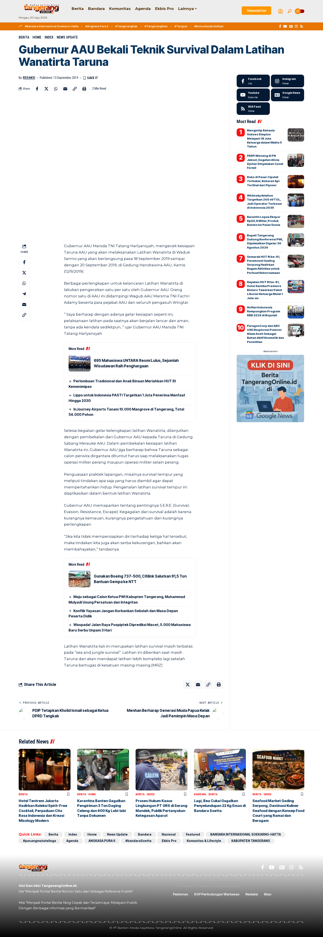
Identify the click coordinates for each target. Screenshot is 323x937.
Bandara (200, 794)
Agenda (72, 841)
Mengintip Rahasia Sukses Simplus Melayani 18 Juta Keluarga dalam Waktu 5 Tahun (264, 138)
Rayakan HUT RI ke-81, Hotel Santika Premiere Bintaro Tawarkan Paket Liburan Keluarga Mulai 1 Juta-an (265, 290)
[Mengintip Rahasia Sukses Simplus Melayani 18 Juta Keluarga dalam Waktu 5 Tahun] (296, 135)
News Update (67, 37)
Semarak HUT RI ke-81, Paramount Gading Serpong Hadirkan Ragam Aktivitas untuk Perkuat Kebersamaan (263, 264)
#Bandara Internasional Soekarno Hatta (51, 26)
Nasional (169, 834)
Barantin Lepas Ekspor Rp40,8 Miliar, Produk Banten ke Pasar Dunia (263, 220)
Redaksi (29, 78)
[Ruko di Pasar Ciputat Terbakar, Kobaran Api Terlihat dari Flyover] (296, 181)
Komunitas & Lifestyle (204, 841)
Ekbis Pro (169, 841)
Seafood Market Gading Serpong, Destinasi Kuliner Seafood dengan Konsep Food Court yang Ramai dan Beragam (278, 811)
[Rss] (301, 26)
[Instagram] (296, 26)
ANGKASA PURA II (102, 841)
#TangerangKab (126, 26)
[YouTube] (285, 26)
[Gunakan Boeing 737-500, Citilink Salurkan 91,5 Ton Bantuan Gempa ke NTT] (80, 579)
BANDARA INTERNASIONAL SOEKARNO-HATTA (245, 834)
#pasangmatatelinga (39, 841)
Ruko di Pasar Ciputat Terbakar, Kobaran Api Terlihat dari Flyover (263, 181)
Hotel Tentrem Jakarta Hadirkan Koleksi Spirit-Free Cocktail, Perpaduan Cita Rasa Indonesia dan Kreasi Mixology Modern (43, 811)
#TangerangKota (156, 26)
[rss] (253, 108)
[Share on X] (46, 88)
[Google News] (291, 26)
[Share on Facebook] (37, 88)
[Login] (280, 11)
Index (49, 37)
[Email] (65, 88)
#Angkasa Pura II (96, 26)
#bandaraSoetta (138, 841)
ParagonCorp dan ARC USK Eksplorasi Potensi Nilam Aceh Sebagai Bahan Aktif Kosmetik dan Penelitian (265, 334)
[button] (290, 11)
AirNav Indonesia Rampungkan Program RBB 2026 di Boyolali (263, 311)
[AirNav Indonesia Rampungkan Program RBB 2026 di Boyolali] (296, 311)
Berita (24, 37)
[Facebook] (280, 26)
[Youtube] (253, 94)
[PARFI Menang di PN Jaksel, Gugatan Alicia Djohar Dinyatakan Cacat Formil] (296, 160)
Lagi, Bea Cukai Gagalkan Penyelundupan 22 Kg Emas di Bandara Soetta (220, 806)
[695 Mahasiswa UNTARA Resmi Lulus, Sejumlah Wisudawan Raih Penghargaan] (80, 363)
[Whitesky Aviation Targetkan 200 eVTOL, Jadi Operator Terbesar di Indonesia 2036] (296, 200)
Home (37, 37)
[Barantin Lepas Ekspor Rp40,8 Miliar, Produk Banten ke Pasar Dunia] (296, 221)
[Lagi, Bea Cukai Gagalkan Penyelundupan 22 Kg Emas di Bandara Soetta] (220, 769)
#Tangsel (180, 26)
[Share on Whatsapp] (55, 88)
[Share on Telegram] (24, 294)
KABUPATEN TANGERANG (250, 841)
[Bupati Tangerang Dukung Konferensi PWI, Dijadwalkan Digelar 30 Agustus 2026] (296, 240)
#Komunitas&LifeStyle (208, 26)
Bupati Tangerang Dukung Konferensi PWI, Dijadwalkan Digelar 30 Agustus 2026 (265, 241)
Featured (193, 834)
